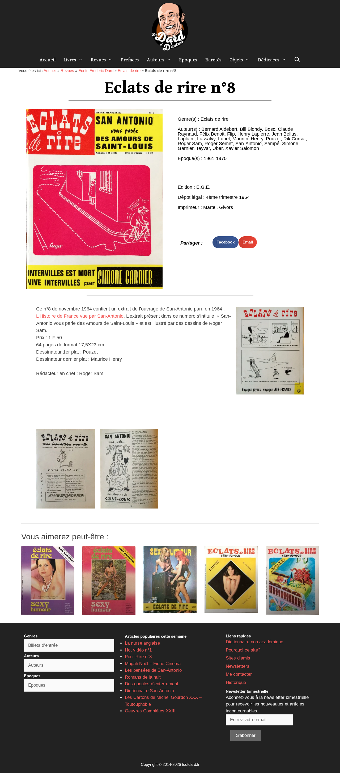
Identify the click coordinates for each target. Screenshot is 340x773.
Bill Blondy (251, 129)
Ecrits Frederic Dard (95, 70)
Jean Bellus (284, 134)
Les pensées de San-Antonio (153, 670)
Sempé (271, 143)
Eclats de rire (129, 70)
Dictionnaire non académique (254, 641)
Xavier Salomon (242, 148)
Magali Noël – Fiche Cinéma (153, 663)
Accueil (48, 60)
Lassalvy (206, 138)
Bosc (270, 129)
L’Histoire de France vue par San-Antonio (80, 316)
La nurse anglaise (142, 643)
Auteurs (155, 60)
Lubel (224, 138)
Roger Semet (219, 143)
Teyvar (203, 148)
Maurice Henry (247, 138)
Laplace (186, 138)
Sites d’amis (238, 658)
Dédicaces (268, 60)
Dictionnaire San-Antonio (149, 690)
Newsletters (237, 666)
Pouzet (273, 138)
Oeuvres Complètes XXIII (150, 710)
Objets (236, 60)
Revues (98, 60)
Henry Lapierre (253, 134)
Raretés (213, 60)
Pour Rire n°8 (138, 656)
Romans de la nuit (143, 677)
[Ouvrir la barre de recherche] (297, 60)
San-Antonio (248, 143)
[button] (225, 242)
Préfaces (130, 60)
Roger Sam (190, 143)
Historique (236, 682)
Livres (69, 60)
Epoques (188, 60)
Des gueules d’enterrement (151, 683)
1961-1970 (215, 158)
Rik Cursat (294, 138)
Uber (217, 148)
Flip (231, 134)
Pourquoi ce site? (243, 650)
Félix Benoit (211, 134)
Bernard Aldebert (219, 129)
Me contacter (239, 674)
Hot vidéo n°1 (138, 650)
